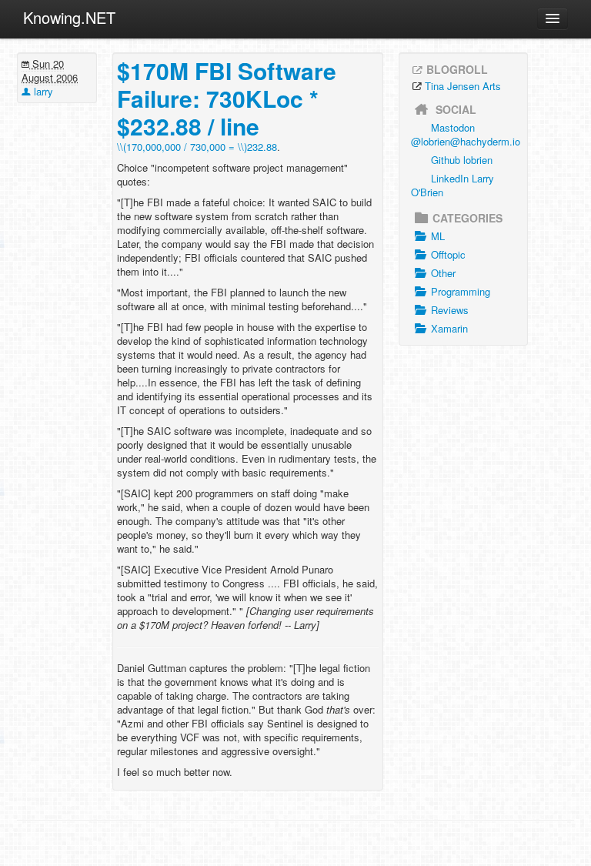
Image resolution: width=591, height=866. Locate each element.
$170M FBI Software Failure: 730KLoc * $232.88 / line (226, 98)
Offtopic (448, 254)
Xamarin (449, 328)
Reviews (450, 310)
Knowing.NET (69, 17)
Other (443, 273)
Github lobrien (461, 159)
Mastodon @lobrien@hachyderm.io (465, 134)
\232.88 (197, 146)
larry (42, 91)
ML (438, 236)
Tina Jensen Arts (463, 86)
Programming (460, 291)
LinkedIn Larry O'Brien (452, 185)
